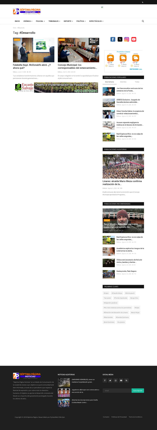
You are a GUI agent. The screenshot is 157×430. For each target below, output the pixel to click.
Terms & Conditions (135, 417)
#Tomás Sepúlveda (120, 298)
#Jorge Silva (134, 298)
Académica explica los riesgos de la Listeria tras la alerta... (130, 250)
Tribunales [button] (54, 21)
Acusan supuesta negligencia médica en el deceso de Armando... (130, 124)
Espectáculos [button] (95, 21)
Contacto (106, 417)
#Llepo (106, 293)
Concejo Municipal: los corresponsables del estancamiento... (77, 66)
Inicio (17, 21)
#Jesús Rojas (135, 312)
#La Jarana (121, 322)
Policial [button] (40, 21)
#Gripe (137, 308)
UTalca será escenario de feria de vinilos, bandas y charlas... (129, 261)
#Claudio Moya (117, 293)
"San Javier (107, 298)
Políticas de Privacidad (119, 417)
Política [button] (80, 21)
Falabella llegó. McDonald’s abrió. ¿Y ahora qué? (32, 66)
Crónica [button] (27, 21)
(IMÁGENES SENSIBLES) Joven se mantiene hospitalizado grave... (83, 381)
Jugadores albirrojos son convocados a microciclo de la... (85, 391)
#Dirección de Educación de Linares (116, 312)
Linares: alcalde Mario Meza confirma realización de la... (122, 183)
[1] (142, 2)
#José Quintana (109, 322)
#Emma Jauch (130, 293)
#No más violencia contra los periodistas (117, 308)
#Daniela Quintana (122, 317)
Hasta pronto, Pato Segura (126, 271)
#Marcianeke (108, 317)
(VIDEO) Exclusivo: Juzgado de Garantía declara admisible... (128, 101)
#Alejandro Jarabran (110, 303)
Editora (15, 72)
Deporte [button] (68, 21)
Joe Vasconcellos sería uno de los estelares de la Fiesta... (130, 89)
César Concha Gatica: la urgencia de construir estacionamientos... (130, 112)
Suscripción (137, 390)
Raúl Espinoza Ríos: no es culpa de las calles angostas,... (130, 135)
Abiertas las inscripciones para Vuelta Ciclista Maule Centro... (85, 401)
